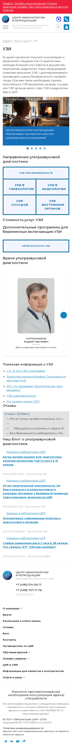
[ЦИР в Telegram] (5, 741)
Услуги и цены (22, 41)
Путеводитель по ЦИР (18, 645)
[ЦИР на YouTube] (17, 741)
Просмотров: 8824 (39, 556)
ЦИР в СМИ (10, 664)
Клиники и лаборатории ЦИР (26, 452)
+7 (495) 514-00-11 (66, 19)
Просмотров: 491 (35, 506)
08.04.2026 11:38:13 (13, 474)
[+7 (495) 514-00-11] (66, 19)
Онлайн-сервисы (14, 658)
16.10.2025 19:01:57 (13, 506)
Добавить (23, 414)
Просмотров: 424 (36, 474)
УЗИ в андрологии (54, 187)
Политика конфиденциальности (23, 728)
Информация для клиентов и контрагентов (33, 671)
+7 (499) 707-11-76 (29, 590)
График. (8, 3)
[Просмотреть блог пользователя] (4, 452)
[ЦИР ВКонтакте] (11, 741)
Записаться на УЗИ (36, 246)
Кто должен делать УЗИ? (23, 401)
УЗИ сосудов (19, 202)
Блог (6, 633)
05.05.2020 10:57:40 (14, 556)
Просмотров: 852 (37, 531)
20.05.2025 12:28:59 (14, 531)
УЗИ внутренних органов (53, 204)
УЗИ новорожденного (21, 395)
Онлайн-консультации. (30, 3)
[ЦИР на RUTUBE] (24, 741)
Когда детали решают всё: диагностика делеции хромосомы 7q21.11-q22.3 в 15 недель (32, 460)
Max (58, 19)
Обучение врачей (15, 652)
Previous (8, 124)
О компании (11, 608)
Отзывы (9, 414)
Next (63, 124)
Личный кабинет (66, 27)
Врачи (7, 614)
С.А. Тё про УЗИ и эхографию (25, 371)
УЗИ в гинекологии (21, 187)
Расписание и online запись (22, 620)
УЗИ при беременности (36, 173)
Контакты (9, 639)
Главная (7, 41)
